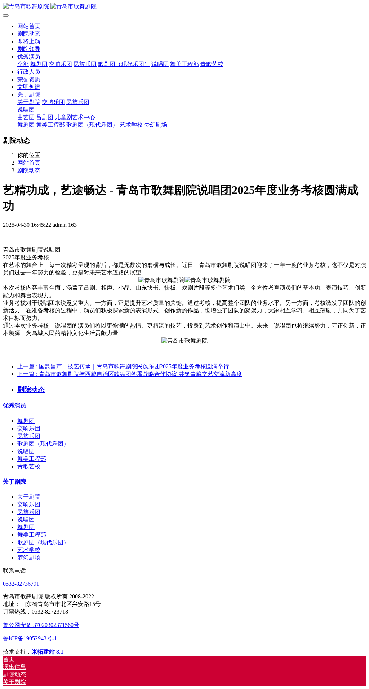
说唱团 (26, 451)
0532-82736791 (21, 584)
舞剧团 (26, 421)
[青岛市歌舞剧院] (184, 6)
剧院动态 (28, 170)
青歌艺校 (28, 466)
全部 (23, 64)
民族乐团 (28, 436)
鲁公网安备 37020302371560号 (41, 625)
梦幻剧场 (28, 557)
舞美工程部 (31, 459)
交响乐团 (28, 428)
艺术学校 (28, 550)
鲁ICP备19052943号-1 (30, 638)
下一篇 (129, 374)
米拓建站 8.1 (47, 652)
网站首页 (28, 26)
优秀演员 (14, 405)
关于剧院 (14, 481)
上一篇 (123, 366)
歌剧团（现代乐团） (43, 444)
